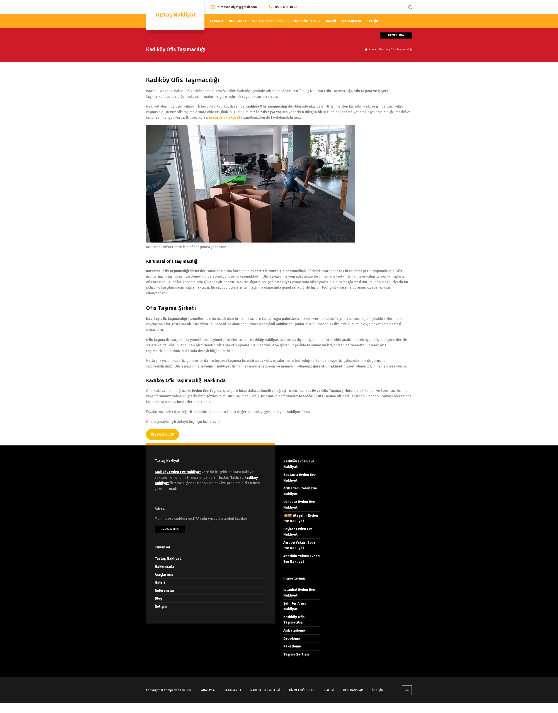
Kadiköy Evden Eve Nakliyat (178, 472)
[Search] (409, 7)
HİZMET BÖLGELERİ (302, 690)
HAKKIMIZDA (232, 690)
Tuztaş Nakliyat (168, 558)
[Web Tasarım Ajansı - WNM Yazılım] (279, 708)
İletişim (161, 606)
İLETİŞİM (377, 690)
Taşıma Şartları (296, 654)
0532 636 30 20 (286, 7)
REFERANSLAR (353, 690)
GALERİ (329, 690)
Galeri (160, 582)
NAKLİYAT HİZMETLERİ (265, 690)
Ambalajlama (294, 630)
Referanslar (164, 590)
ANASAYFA (208, 690)
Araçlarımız (164, 575)
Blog (158, 598)
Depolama (291, 638)
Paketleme (292, 646)
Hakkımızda (164, 567)
